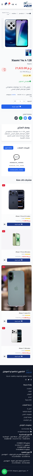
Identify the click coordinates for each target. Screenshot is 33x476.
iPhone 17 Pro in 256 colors (23, 252)
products (21, 13)
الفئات (30, 391)
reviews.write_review (16, 169)
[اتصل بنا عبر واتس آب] (4, 471)
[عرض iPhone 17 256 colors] (4, 356)
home (27, 13)
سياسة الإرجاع (28, 417)
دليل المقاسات (27, 420)
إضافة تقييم (8, 147)
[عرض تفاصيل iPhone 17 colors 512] (16, 288)
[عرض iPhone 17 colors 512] (4, 321)
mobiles (14, 13)
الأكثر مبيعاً (28, 399)
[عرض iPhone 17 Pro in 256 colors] (4, 260)
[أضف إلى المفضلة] (29, 186)
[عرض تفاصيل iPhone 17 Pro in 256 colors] (16, 239)
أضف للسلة (15, 106)
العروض (29, 394)
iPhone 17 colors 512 (24, 313)
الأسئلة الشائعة (27, 411)
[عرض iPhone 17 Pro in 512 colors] (4, 224)
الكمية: (29, 101)
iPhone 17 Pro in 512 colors (23, 216)
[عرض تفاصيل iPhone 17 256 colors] (16, 336)
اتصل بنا (29, 408)
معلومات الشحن (27, 414)
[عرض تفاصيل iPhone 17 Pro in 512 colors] (16, 199)
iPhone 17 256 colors (24, 348)
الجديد (30, 397)
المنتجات (29, 388)
